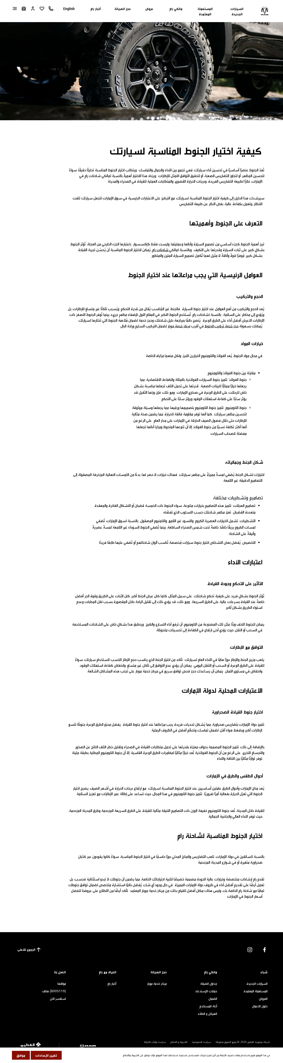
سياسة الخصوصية (201, 1042)
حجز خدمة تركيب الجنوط (221, 325)
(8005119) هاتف (54, 991)
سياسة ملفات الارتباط (155, 1042)
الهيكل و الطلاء (207, 1013)
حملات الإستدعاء (206, 991)
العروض (263, 998)
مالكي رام (175, 8)
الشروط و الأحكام (178, 1042)
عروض (149, 8)
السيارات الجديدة (236, 11)
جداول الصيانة (208, 983)
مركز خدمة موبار (179, 325)
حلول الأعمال (260, 1006)
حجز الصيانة (122, 8)
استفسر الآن (58, 998)
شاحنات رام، (160, 249)
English (69, 8)
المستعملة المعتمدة (205, 11)
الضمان (212, 998)
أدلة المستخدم (208, 1006)
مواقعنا (61, 983)
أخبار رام (95, 8)
